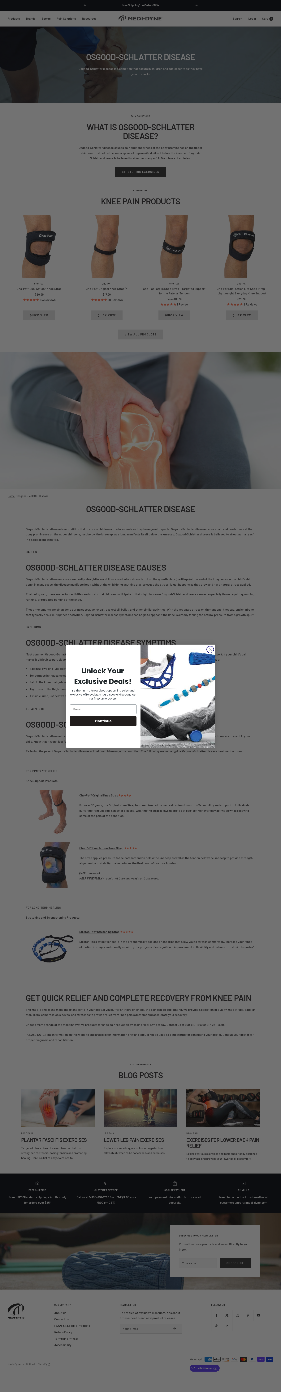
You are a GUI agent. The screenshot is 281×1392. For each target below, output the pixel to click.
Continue (103, 721)
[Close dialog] (210, 649)
